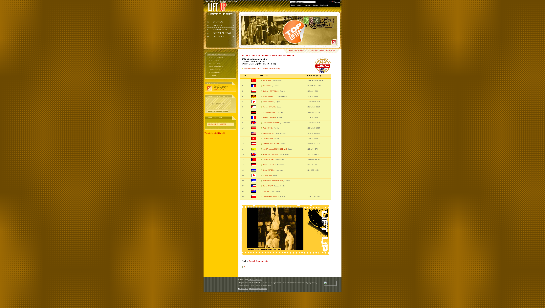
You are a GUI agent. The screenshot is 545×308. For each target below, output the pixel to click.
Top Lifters (214, 60)
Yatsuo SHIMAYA (268, 101)
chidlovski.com (219, 89)
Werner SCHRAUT (269, 112)
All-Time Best (217, 29)
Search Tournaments (258, 261)
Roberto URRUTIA (269, 107)
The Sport (215, 26)
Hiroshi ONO (267, 175)
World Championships (327, 50)
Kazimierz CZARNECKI (271, 91)
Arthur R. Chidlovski (255, 280)
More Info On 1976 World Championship (262, 68)
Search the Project (217, 124)
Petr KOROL (267, 80)
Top (245, 267)
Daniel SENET (267, 86)
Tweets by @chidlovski (215, 133)
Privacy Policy (243, 289)
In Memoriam (214, 72)
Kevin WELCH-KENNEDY (271, 123)
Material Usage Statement (258, 289)
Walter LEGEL (267, 128)
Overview (215, 22)
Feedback (307, 5)
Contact (315, 5)
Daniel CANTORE (269, 133)
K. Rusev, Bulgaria (217, 111)
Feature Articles (219, 33)
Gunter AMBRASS (269, 96)
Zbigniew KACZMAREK (271, 196)
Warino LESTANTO (269, 165)
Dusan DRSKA (268, 186)
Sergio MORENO (269, 170)
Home (293, 5)
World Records (216, 66)
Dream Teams (214, 69)
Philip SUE (266, 191)
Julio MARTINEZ (268, 159)
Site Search (324, 5)
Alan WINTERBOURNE (271, 154)
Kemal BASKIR (268, 138)
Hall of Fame (214, 63)
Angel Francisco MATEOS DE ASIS (275, 149)
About (299, 5)
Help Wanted (214, 75)
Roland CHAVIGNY (269, 117)
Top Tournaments (217, 57)
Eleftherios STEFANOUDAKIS (273, 180)
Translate (337, 2)
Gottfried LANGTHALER (271, 144)
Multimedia (216, 37)
